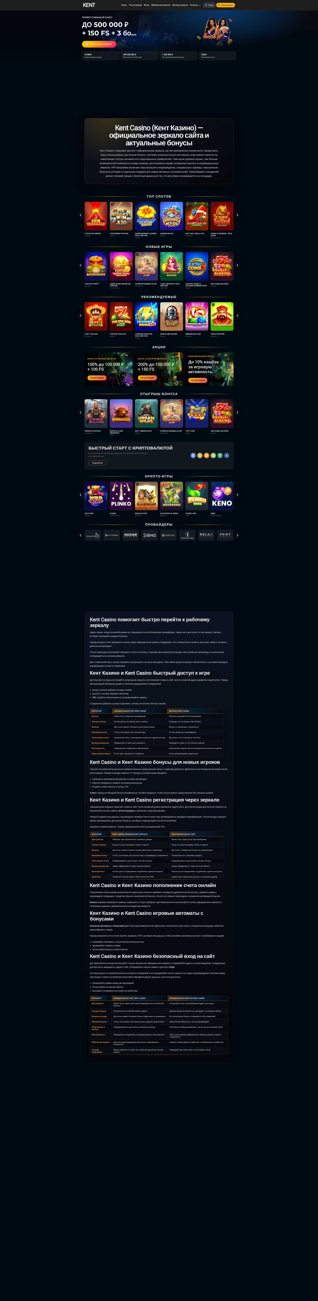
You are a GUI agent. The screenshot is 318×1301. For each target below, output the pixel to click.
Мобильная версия (160, 5)
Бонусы (194, 5)
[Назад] (80, 215)
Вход (146, 5)
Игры (124, 5)
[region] (159, 220)
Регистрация (135, 5)
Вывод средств (180, 5)
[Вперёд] (237, 215)
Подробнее (97, 463)
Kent (89, 5)
